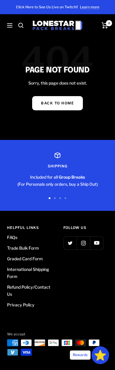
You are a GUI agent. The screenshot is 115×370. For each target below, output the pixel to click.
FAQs (12, 237)
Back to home (57, 103)
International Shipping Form (28, 273)
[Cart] (105, 25)
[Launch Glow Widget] (100, 355)
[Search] (21, 25)
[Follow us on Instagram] (83, 243)
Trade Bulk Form (23, 248)
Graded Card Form (25, 258)
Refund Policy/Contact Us (28, 291)
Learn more (89, 7)
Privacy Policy (20, 304)
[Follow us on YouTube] (96, 243)
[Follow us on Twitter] (70, 243)
